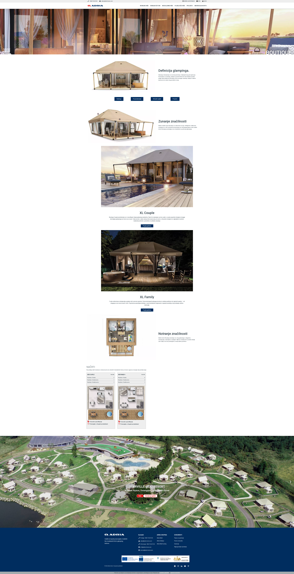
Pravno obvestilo (178, 541)
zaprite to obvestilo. (175, 572)
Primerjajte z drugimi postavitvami (98, 424)
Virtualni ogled (157, 99)
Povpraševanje (137, 99)
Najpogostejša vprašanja (180, 546)
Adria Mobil (159, 538)
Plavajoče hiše (180, 5)
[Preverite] (130, 558)
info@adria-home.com (145, 547)
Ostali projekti (150, 496)
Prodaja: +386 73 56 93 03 (146, 537)
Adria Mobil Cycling (161, 544)
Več (140, 496)
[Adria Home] (95, 5)
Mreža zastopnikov (189, 1)
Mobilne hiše (144, 5)
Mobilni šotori (155, 5)
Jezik (205, 1)
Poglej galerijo (147, 226)
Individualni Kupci (201, 5)
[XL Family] (147, 260)
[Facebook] (175, 566)
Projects (175, 99)
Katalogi (119, 99)
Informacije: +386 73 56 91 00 (147, 544)
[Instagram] (178, 566)
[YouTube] (185, 566)
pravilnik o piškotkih (164, 572)
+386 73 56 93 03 (93, 1)
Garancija (176, 544)
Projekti (190, 5)
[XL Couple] (147, 176)
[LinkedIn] (181, 566)
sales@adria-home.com (107, 1)
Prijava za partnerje (179, 538)
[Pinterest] (188, 566)
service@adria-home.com (146, 550)
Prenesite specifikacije (95, 421)
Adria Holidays (160, 541)
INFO (199, 1)
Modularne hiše (167, 5)
